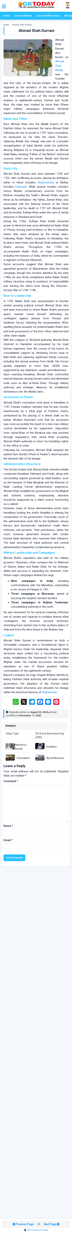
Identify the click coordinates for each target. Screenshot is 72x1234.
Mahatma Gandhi (20, 746)
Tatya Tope (12, 733)
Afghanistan (45, 182)
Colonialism (23, 758)
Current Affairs (23, 15)
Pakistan (20, 186)
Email (8, 840)
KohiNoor (51, 746)
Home (6, 15)
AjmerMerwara (55, 758)
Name (8, 826)
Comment (11, 781)
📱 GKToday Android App (36, 1230)
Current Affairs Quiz (48, 15)
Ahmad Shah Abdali (59, 66)
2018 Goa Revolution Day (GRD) (49, 735)
